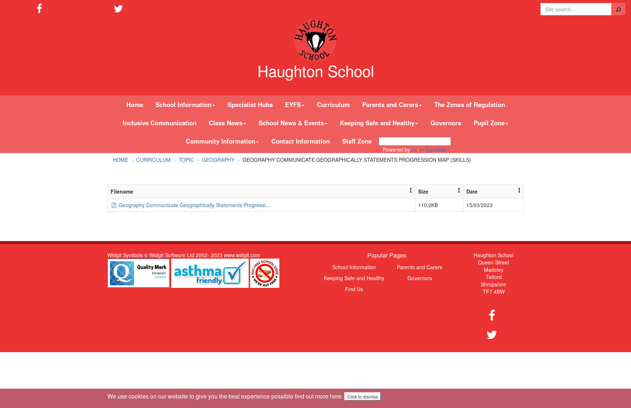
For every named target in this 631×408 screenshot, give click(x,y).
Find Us (354, 289)
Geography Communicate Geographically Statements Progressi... (193, 205)
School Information (354, 267)
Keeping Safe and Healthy (354, 278)
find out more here (318, 396)
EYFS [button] (293, 104)
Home (134, 104)
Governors (446, 122)
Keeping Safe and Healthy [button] (377, 122)
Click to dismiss (362, 396)
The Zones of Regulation (469, 104)
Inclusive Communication (159, 122)
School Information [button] (183, 104)
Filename (122, 191)
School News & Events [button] (291, 122)
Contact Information (300, 141)
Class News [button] (225, 122)
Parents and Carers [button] (390, 104)
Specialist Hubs (250, 104)
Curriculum (333, 104)
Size (423, 191)
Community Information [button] (220, 141)
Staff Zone (357, 141)
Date (472, 191)
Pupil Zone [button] (489, 122)
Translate (436, 149)
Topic (186, 159)
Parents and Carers (419, 267)
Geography (218, 159)
